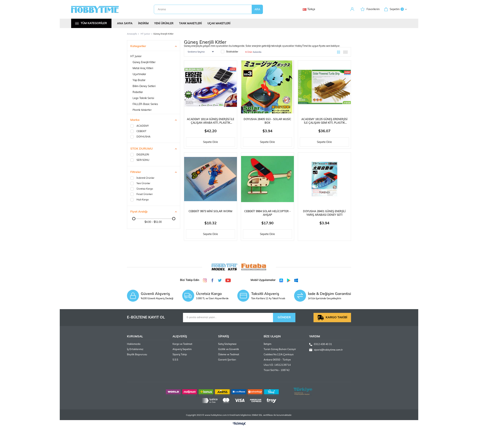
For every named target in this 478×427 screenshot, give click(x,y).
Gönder (284, 317)
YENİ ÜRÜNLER (163, 23)
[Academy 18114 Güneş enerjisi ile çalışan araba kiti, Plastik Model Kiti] (210, 87)
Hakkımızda (133, 344)
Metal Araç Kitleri (143, 68)
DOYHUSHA (143, 137)
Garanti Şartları (227, 360)
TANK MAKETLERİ (190, 23)
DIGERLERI (142, 155)
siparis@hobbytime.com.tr (328, 350)
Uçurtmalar (139, 74)
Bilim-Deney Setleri (144, 86)
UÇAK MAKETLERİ (218, 23)
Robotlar (138, 92)
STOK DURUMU (141, 148)
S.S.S (175, 360)
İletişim (267, 344)
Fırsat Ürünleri (144, 194)
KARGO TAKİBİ (336, 317)
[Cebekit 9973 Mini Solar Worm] (210, 179)
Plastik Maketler (142, 110)
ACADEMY (142, 126)
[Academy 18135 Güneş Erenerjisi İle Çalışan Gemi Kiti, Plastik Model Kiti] (324, 87)
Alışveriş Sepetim (182, 349)
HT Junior (136, 56)
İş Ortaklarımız (135, 349)
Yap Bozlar (139, 80)
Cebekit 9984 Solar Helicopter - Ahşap (267, 213)
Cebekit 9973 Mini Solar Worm (210, 211)
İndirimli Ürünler (145, 178)
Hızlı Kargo (142, 200)
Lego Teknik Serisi (143, 98)
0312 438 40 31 (323, 344)
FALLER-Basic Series (145, 104)
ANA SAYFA (125, 23)
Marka (134, 120)
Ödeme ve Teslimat (228, 354)
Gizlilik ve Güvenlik (228, 349)
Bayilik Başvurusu (137, 354)
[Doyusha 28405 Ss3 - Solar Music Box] (267, 87)
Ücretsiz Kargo (144, 189)
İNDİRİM (143, 23)
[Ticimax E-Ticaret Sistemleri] (239, 424)
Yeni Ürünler (143, 183)
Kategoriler (138, 46)
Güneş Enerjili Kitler (144, 62)
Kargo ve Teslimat (182, 344)
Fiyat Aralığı (139, 211)
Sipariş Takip (180, 354)
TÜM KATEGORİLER (94, 23)
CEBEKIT (141, 131)
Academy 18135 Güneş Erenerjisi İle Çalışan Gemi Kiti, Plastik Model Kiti (324, 121)
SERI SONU (142, 160)
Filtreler (135, 172)
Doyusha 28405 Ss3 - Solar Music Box (267, 121)
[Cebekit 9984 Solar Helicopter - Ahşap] (267, 179)
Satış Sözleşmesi (227, 344)
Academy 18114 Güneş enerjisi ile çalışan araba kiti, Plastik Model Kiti (210, 121)
